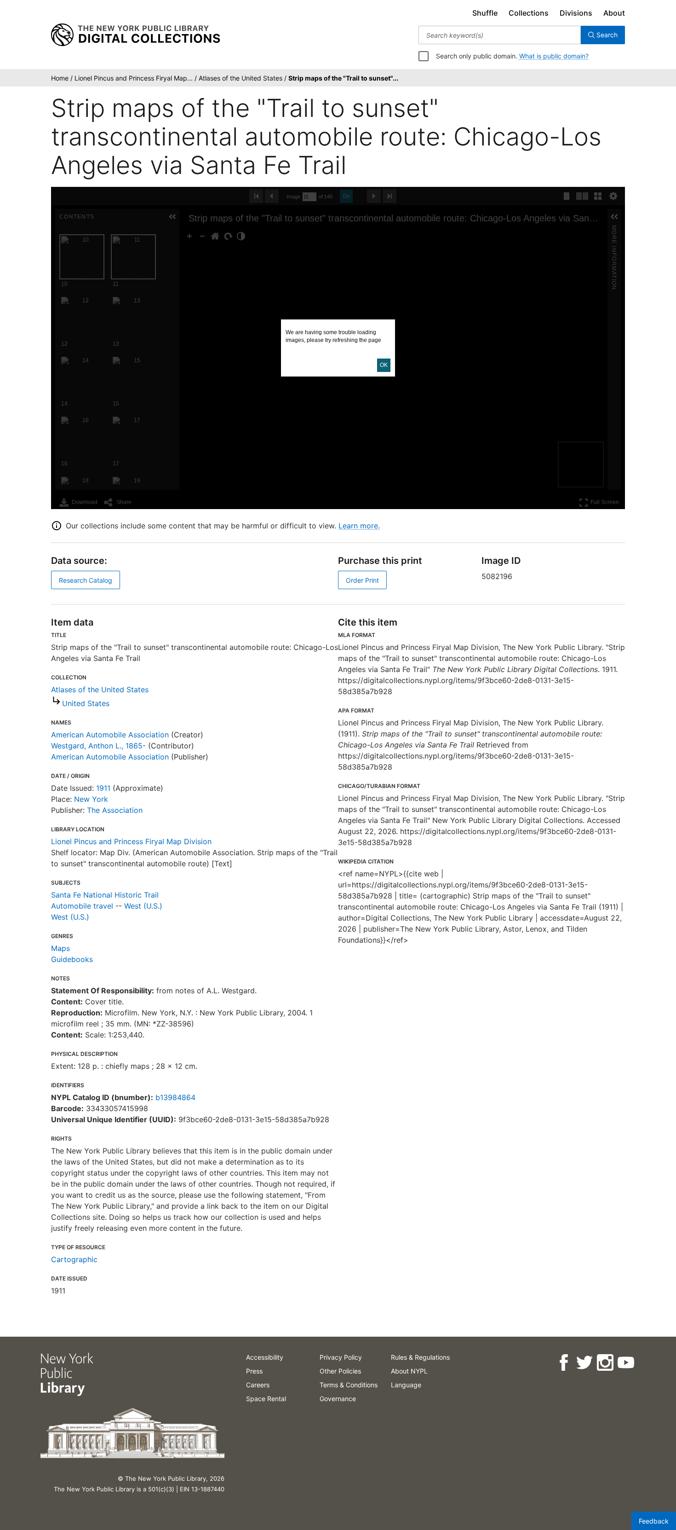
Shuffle (485, 12)
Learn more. (359, 525)
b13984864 (175, 1097)
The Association (115, 810)
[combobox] (499, 35)
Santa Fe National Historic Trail (105, 894)
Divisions (576, 12)
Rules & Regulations (420, 1357)
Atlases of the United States (100, 689)
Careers (257, 1385)
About (614, 12)
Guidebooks (72, 959)
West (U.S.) (143, 905)
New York (91, 799)
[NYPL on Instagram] (604, 1362)
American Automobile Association (110, 734)
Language (406, 1385)
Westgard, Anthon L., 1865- (98, 745)
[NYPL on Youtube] (625, 1362)
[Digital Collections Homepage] (135, 34)
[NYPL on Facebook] (563, 1362)
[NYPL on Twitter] (584, 1362)
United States (85, 703)
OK (384, 365)
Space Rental (266, 1398)
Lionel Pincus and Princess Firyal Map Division (131, 841)
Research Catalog (85, 580)
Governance (338, 1398)
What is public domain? (554, 56)
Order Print (362, 580)
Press (254, 1371)
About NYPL (409, 1371)
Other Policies (340, 1371)
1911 (103, 788)
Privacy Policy (341, 1357)
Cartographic (74, 1259)
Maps (60, 948)
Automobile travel (82, 905)
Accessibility (264, 1357)
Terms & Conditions (349, 1385)
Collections (529, 12)
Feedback (654, 1521)
